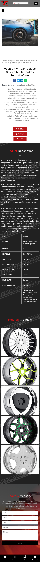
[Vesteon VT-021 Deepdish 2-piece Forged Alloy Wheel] (20, 430)
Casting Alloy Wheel (13, 61)
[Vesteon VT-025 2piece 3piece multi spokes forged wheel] (20, 371)
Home (4, 61)
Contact (35, 560)
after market (25, 61)
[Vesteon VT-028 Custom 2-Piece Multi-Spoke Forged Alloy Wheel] (20, 342)
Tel (25, 560)
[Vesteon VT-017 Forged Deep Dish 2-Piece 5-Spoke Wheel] (20, 459)
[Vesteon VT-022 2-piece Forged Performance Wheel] (20, 401)
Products (15, 560)
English (17, 3)
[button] (36, 3)
